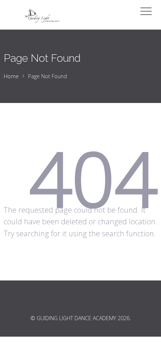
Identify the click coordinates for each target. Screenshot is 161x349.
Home (11, 76)
